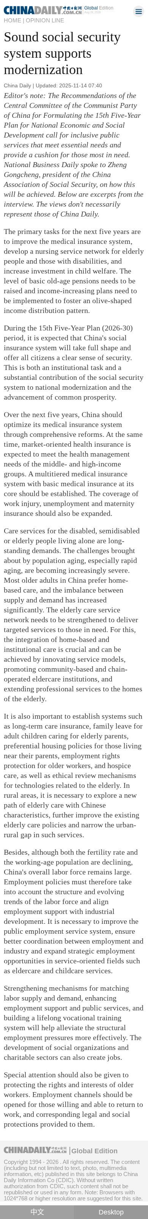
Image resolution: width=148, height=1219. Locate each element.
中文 (37, 1212)
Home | (14, 20)
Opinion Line (45, 20)
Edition (98, 8)
